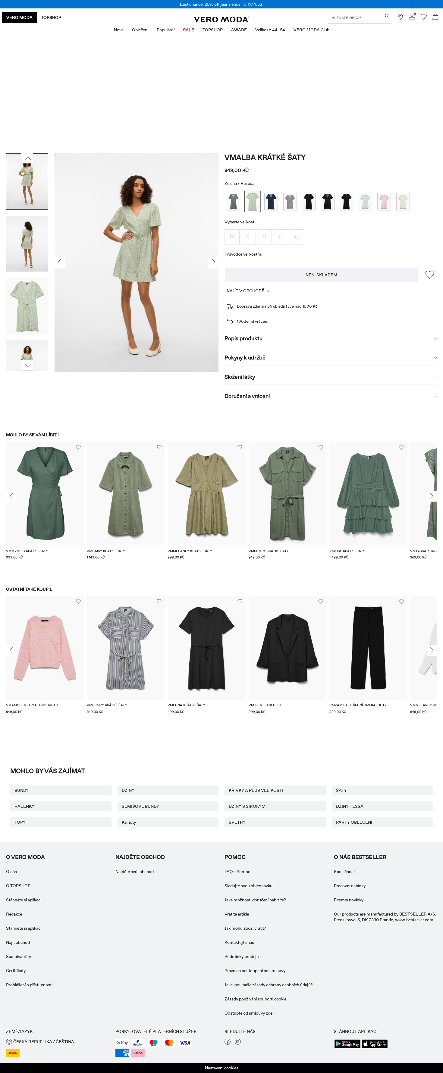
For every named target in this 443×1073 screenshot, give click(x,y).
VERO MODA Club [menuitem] (311, 29)
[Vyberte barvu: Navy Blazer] (271, 201)
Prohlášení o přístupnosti (29, 984)
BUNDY (21, 790)
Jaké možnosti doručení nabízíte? (255, 899)
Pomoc (235, 857)
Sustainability (18, 956)
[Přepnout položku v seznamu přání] (429, 274)
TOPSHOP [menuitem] (213, 29)
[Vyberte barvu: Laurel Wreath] (233, 201)
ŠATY (341, 790)
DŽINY (128, 790)
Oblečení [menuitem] (140, 29)
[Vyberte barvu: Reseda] (252, 201)
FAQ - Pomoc (237, 871)
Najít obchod (18, 942)
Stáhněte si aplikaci (23, 899)
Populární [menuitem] (165, 29)
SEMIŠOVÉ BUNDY (140, 806)
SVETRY (237, 822)
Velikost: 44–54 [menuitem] (270, 29)
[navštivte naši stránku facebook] (228, 1043)
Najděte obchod (140, 857)
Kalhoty (129, 822)
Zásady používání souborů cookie (255, 999)
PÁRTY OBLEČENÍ (354, 822)
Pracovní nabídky (350, 885)
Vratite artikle (237, 914)
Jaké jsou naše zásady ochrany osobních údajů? (269, 984)
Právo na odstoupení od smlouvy (255, 970)
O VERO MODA (25, 857)
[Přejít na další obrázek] (27, 365)
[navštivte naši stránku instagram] (238, 1043)
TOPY (20, 822)
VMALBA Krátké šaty (265, 157)
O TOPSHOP (18, 885)
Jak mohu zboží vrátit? (245, 928)
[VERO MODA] (221, 20)
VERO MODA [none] (19, 17)
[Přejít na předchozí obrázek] (27, 158)
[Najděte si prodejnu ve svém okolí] (400, 18)
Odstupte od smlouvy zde (248, 1013)
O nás (11, 871)
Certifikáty (16, 970)
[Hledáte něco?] (387, 15)
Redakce (14, 914)
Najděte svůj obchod (134, 871)
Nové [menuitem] (119, 29)
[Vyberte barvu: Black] (309, 201)
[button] (232, 236)
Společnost (344, 871)
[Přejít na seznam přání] (424, 18)
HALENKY (24, 806)
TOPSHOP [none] (51, 17)
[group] (45, 508)
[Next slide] (432, 496)
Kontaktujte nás (239, 942)
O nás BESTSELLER (360, 857)
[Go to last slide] (11, 496)
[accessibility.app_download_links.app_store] (374, 1047)
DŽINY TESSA (349, 806)
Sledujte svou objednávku (248, 885)
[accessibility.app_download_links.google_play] (347, 1047)
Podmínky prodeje (242, 956)
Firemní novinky (348, 899)
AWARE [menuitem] (239, 29)
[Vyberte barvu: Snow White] (365, 201)
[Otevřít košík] (435, 17)
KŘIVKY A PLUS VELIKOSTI (256, 790)
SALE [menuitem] (188, 29)
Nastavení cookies (221, 1067)
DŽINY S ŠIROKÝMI (248, 806)
